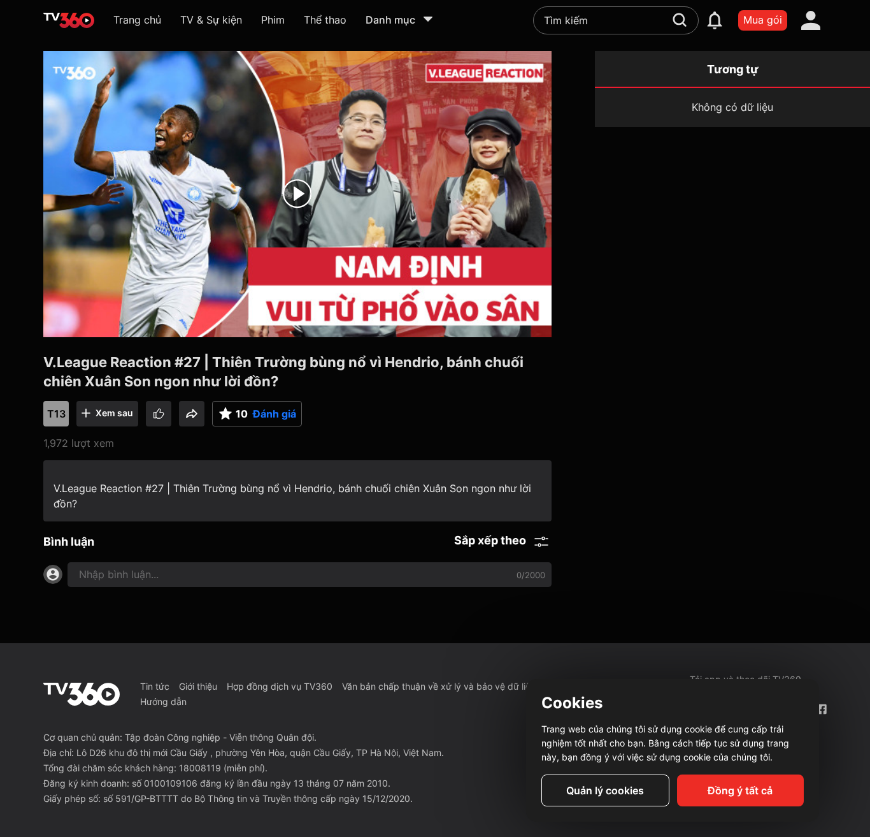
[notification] (715, 20)
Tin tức (154, 686)
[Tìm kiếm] (679, 19)
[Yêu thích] (158, 413)
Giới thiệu (198, 686)
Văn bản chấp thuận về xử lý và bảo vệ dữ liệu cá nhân (456, 686)
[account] (811, 20)
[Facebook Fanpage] (821, 709)
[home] (68, 20)
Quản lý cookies (605, 790)
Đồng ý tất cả (740, 790)
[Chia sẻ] (191, 413)
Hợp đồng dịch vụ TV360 (279, 686)
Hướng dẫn (163, 701)
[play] (297, 194)
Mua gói (762, 19)
